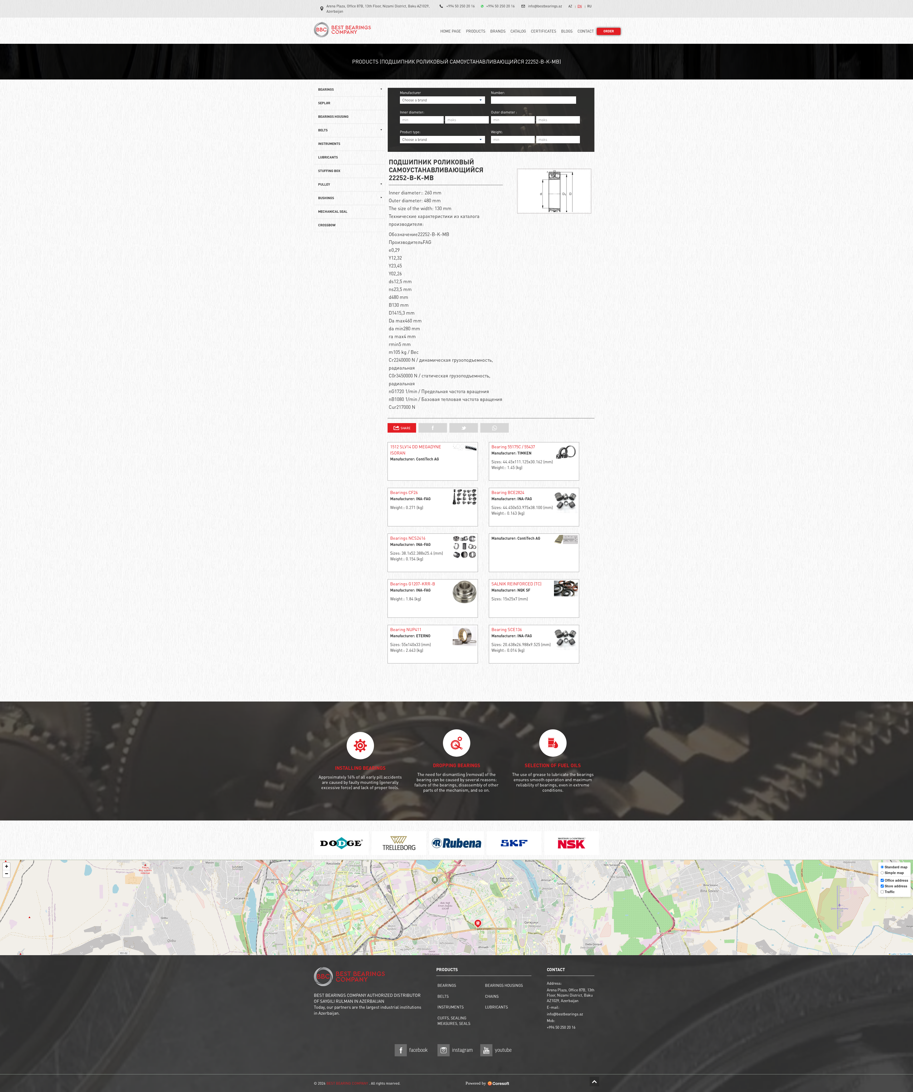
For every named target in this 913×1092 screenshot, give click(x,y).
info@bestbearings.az (545, 6)
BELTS (443, 996)
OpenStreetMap (905, 954)
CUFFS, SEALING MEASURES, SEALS (453, 1020)
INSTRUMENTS (329, 144)
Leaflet (893, 954)
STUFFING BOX (329, 171)
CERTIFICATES (543, 31)
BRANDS (497, 31)
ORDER (608, 31)
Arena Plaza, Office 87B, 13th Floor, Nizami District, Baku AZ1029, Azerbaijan (378, 9)
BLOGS (567, 31)
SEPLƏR (324, 103)
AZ (570, 6)
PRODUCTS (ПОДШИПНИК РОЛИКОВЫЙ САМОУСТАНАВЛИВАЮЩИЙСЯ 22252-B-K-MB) (456, 61)
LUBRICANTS (328, 157)
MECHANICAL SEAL (332, 211)
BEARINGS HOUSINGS (504, 985)
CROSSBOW (326, 225)
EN (580, 6)
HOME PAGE (450, 31)
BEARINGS (446, 985)
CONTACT (586, 31)
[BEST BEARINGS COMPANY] (343, 31)
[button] (435, 881)
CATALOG (518, 31)
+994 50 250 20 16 (460, 6)
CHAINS (492, 996)
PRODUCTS (475, 31)
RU (589, 6)
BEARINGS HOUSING (333, 117)
